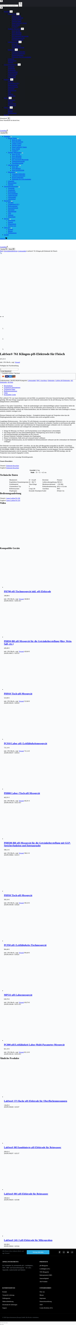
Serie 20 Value (16, 140)
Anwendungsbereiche (11, 186)
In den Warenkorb (6, 371)
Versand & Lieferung (8, 1295)
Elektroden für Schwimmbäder (21, 179)
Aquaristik (11, 188)
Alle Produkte (43, 1281)
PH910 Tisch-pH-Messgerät (18, 693)
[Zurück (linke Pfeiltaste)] (1, 1324)
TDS (9, 213)
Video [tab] (6, 393)
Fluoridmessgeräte (17, 163)
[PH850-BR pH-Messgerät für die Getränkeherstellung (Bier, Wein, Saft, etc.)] (22, 637)
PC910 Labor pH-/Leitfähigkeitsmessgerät (25, 743)
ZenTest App (12, 226)
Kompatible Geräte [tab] (10, 395)
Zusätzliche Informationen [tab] (12, 387)
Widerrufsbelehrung (7, 1301)
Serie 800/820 (16, 168)
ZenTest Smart (16, 145)
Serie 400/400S (16, 156)
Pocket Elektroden (17, 177)
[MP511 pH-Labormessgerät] (22, 990)
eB (72, 1252)
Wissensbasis (12, 224)
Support (10, 222)
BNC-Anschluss (42, 380)
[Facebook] (59, 1252)
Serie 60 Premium (17, 142)
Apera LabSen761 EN (13, 500)
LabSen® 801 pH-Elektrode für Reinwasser (26, 1193)
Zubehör (10, 184)
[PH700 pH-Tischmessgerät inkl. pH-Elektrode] (22, 587)
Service (6, 218)
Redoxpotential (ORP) (46, 1275)
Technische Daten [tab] (9, 389)
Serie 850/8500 (16, 158)
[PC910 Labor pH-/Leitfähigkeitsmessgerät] (22, 739)
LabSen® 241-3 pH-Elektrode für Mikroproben (28, 1240)
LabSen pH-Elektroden (62, 380)
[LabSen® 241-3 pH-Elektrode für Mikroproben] (22, 1236)
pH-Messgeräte (44, 1265)
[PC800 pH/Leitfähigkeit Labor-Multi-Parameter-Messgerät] (22, 1040)
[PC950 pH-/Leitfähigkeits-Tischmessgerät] (22, 941)
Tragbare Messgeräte (14, 152)
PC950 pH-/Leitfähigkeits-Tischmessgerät (25, 945)
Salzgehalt (11, 210)
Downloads (11, 220)
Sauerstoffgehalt (13, 208)
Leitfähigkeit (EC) (13, 204)
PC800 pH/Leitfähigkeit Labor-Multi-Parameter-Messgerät (34, 1044)
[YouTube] (67, 1252)
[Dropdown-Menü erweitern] (18, 138)
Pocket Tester (12, 138)
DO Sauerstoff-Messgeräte (20, 159)
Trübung (10, 215)
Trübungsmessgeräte (18, 161)
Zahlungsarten (6, 1298)
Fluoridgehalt (12, 211)
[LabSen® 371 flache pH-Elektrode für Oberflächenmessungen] (22, 1097)
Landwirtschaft (12, 195)
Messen (10, 231)
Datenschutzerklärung (46, 1301)
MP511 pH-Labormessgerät (18, 995)
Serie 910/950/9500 (18, 170)
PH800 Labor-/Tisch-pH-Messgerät (22, 793)
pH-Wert (10, 202)
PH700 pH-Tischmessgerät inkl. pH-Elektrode (27, 591)
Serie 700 (15, 167)
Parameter (7, 201)
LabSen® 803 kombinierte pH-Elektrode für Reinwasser (32, 1147)
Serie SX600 (16, 149)
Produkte (7, 136)
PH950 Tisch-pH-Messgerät (18, 895)
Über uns (7, 227)
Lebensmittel (12, 197)
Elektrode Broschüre (12, 466)
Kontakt (10, 229)
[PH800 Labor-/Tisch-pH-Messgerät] (22, 789)
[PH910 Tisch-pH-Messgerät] (22, 689)
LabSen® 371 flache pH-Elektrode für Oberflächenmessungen (35, 1101)
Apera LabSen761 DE (13, 498)
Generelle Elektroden (18, 174)
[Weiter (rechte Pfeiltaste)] (3, 1324)
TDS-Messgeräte (44, 1272)
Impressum (43, 1298)
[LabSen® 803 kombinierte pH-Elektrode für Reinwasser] (22, 1143)
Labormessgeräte (13, 165)
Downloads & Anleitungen (9, 1304)
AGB (41, 1304)
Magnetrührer (12, 183)
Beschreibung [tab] (8, 386)
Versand (17, 362)
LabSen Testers (16, 143)
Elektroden (11, 172)
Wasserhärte (11, 217)
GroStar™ (15, 151)
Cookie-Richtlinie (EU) (46, 1308)
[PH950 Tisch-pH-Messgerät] (22, 891)
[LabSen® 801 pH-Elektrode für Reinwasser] (22, 1189)
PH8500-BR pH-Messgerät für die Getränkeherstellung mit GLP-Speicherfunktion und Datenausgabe (37, 844)
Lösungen (11, 181)
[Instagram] (63, 1252)
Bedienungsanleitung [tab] (10, 391)
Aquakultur (11, 190)
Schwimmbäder (13, 193)
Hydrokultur (12, 192)
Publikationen (12, 233)
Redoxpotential (12, 206)
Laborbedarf (12, 199)
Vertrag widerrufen (38, 1252)
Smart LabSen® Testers (19, 147)
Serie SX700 (16, 154)
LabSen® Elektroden (18, 176)
